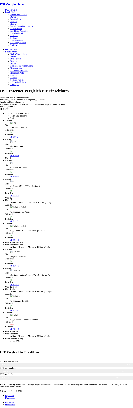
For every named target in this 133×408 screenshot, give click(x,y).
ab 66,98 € (14, 195)
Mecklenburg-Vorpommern (21, 26)
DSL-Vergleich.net (12, 4)
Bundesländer (10, 12)
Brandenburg (15, 19)
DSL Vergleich (11, 10)
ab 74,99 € (14, 329)
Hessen (13, 24)
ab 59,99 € (14, 156)
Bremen (13, 21)
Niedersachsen (16, 28)
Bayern (13, 17)
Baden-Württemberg (18, 14)
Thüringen (14, 45)
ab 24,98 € (14, 240)
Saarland (14, 35)
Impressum (9, 395)
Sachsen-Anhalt (16, 40)
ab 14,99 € (14, 177)
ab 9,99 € (14, 137)
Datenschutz (10, 398)
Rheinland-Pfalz (17, 33)
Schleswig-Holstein (18, 43)
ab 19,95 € (14, 266)
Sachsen (13, 38)
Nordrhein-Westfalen (19, 31)
